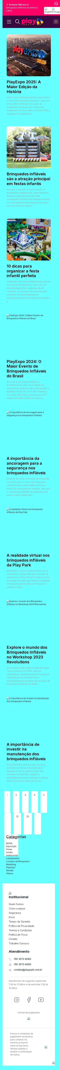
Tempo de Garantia (19, 921)
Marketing (11, 864)
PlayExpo (10, 867)
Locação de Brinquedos (18, 861)
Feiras (9, 849)
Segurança (15, 912)
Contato (13, 939)
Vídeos (9, 873)
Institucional (12, 855)
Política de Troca (18, 934)
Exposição (11, 846)
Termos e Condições (20, 930)
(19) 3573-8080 (22, 959)
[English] (48, 11)
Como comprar (17, 908)
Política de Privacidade (21, 925)
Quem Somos (16, 904)
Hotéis (9, 852)
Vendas (10, 870)
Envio (12, 917)
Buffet (9, 843)
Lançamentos (13, 858)
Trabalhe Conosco (19, 943)
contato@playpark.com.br (28, 969)
